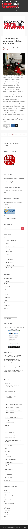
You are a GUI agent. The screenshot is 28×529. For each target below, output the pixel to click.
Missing (8, 248)
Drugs (7, 243)
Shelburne (6, 303)
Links (5, 448)
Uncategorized (9, 262)
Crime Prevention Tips (9, 432)
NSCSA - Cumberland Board (13, 410)
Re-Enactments (10, 259)
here (7, 143)
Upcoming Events (8, 477)
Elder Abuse (8, 456)
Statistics (7, 425)
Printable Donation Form (10, 218)
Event (7, 254)
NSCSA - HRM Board (11, 412)
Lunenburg (7, 297)
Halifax (6, 294)
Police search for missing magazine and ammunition (13, 363)
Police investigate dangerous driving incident (13, 367)
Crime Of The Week (11, 240)
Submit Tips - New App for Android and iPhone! (12, 386)
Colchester (7, 284)
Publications (7, 472)
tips (15, 48)
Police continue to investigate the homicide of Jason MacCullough (12, 356)
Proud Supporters (8, 469)
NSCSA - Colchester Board (12, 407)
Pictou (5, 300)
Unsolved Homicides (11, 268)
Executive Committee (11, 394)
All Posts (6, 238)
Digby (5, 289)
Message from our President (12, 420)
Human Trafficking (10, 246)
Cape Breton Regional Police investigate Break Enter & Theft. (12, 359)
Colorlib (13, 527)
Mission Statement (9, 422)
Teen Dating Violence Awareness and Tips (13, 441)
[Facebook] (13, 125)
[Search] (22, 228)
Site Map (7, 428)
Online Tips (7, 451)
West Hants (7, 305)
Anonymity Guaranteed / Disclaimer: (11, 382)
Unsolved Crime (10, 265)
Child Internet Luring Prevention (13, 435)
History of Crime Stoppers (11, 417)
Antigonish (6, 281)
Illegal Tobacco (9, 251)
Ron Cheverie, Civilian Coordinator (11, 397)
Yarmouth (6, 308)
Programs (6, 454)
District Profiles (9, 402)
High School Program (10, 459)
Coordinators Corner (10, 391)
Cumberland (7, 286)
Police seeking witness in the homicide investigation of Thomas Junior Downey (13, 371)
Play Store (12, 182)
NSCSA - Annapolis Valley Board (14, 404)
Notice (7, 257)
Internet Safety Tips (10, 437)
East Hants (7, 292)
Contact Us (7, 480)
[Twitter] (16, 125)
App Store (6, 182)
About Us (6, 379)
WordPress (23, 527)
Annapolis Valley (8, 278)
